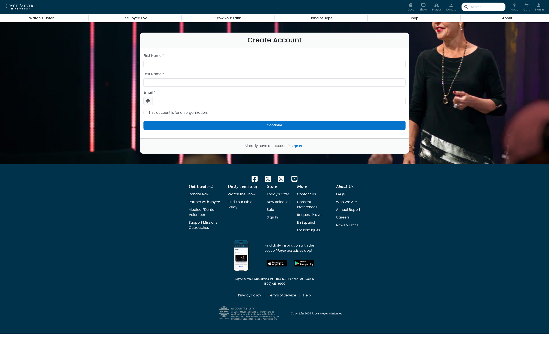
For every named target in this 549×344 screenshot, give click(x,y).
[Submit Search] (466, 7)
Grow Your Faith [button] (228, 18)
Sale (270, 209)
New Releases (278, 202)
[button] (514, 7)
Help (307, 295)
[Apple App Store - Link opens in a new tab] (277, 263)
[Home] (20, 6)
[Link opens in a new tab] (254, 179)
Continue (274, 125)
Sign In (296, 146)
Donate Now (199, 194)
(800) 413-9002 (274, 283)
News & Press (347, 225)
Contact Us (306, 194)
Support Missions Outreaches (203, 225)
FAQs (340, 194)
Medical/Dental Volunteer (202, 212)
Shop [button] (414, 18)
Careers (343, 217)
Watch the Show (241, 194)
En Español (306, 222)
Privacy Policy (249, 295)
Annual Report (348, 209)
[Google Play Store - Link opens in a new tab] (304, 263)
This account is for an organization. (178, 112)
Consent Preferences (307, 204)
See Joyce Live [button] (134, 18)
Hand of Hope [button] (321, 18)
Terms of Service (282, 295)
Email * (149, 92)
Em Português (308, 230)
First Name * (153, 55)
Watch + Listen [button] (41, 18)
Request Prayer (310, 215)
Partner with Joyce (204, 202)
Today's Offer (278, 194)
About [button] (507, 18)
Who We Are (346, 202)
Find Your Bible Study (240, 204)
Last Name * (153, 74)
